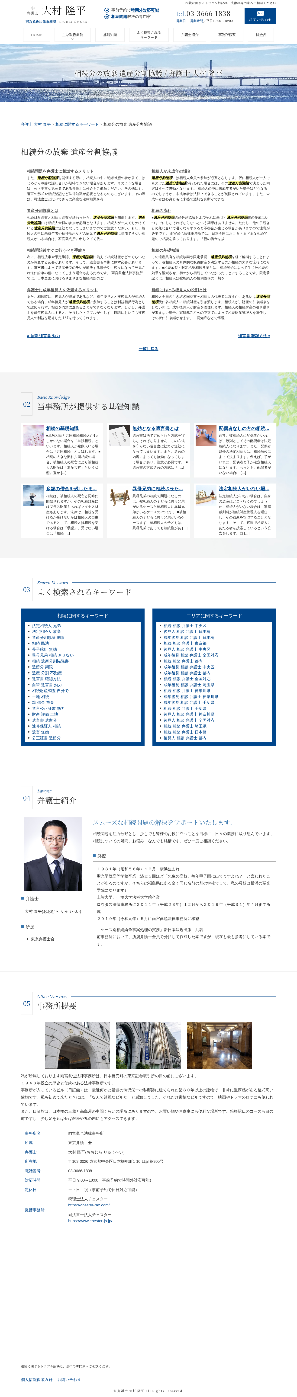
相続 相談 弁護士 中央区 (185, 626)
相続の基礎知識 (165, 250)
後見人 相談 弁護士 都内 (185, 738)
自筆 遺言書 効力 (47, 685)
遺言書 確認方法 (46, 679)
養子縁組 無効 (44, 649)
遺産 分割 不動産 (47, 673)
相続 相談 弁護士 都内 (183, 661)
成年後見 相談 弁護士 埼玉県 (189, 685)
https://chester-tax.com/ (89, 1205)
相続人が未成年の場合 (171, 171)
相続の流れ (161, 210)
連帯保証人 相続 (46, 726)
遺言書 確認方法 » (254, 336)
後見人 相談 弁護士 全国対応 (189, 720)
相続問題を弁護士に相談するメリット (60, 171)
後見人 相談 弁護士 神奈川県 (189, 714)
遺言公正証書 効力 (48, 708)
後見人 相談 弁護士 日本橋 (187, 631)
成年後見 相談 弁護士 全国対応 (191, 655)
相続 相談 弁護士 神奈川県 (187, 691)
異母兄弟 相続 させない (53, 655)
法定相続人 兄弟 (46, 626)
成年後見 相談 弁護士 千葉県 (189, 702)
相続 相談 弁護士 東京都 (185, 643)
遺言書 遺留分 (44, 720)
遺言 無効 (40, 732)
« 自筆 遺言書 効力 (43, 336)
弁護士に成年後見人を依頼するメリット (62, 290)
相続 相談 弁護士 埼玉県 (185, 726)
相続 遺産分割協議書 (50, 661)
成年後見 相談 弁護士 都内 (187, 673)
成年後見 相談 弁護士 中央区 (189, 667)
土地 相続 (40, 697)
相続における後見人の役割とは (179, 290)
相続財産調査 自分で (50, 691)
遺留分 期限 (42, 667)
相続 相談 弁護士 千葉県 (185, 708)
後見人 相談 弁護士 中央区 (187, 649)
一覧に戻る (148, 349)
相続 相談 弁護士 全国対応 (187, 679)
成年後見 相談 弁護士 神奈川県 (191, 697)
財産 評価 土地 (45, 714)
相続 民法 (40, 643)
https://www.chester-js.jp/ (90, 1221)
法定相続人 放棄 (46, 631)
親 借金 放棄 (43, 702)
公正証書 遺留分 (46, 738)
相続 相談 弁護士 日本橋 (185, 732)
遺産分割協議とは (42, 210)
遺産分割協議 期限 (48, 637)
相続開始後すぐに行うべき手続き (56, 250)
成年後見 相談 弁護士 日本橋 (189, 637)
